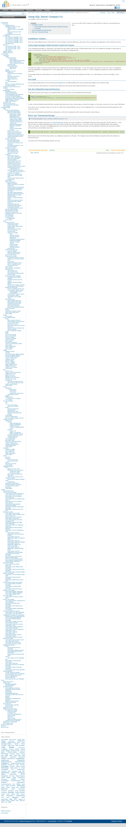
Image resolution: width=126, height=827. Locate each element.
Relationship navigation (15, 240)
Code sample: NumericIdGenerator (13, 588)
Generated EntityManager (13, 140)
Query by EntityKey (12, 251)
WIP (6, 802)
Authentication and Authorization (12, 698)
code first (36, 152)
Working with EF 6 (9, 217)
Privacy (120, 821)
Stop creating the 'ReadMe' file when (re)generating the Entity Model (14, 561)
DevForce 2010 (4, 727)
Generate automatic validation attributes (14, 354)
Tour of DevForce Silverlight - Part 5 (13, 42)
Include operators (14, 244)
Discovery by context (12, 461)
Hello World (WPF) (9, 685)
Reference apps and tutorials (10, 708)
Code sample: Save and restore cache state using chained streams (14, 640)
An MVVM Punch (11, 712)
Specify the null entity (12, 153)
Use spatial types (9, 215)
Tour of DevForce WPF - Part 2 (12, 47)
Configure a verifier (9, 359)
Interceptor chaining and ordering (15, 193)
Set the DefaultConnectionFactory (41, 30)
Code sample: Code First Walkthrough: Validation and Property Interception (14, 544)
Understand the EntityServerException (12, 411)
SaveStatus (11, 790)
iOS (12, 769)
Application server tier (10, 71)
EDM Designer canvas (15, 115)
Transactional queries (12, 265)
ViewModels (8, 690)
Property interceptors (10, 182)
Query (4, 221)
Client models (8, 180)
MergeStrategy (5, 772)
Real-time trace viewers (13, 406)
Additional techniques (8, 466)
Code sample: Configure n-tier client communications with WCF (13, 622)
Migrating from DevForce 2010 (12, 26)
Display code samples (8, 573)
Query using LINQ (9, 222)
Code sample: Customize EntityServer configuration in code (14, 630)
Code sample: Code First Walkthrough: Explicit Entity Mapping (16, 541)
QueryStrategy (21, 785)
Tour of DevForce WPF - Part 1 (12, 46)
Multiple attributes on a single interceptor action (14, 195)
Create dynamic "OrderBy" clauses (15, 294)
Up (109, 12)
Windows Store (15, 800)
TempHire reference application (12, 720)
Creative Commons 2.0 (25, 821)
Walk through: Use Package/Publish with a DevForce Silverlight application (15, 617)
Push (14, 784)
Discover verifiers (9, 360)
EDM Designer (13, 59)
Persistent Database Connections (13, 484)
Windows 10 (22, 799)
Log (6, 403)
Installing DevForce (10, 25)
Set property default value (16, 120)
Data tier (7, 69)
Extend (4, 455)
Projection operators (14, 235)
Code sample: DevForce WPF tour (13, 495)
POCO (7, 467)
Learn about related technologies (11, 105)
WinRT (3, 802)
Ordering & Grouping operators (17, 239)
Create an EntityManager (11, 93)
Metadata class (13, 67)
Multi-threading (13, 774)
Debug (6, 407)
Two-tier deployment (10, 438)
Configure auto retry (14, 425)
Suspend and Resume (10, 702)
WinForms (22, 800)
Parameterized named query (14, 303)
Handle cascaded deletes (11, 384)
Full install (37, 28)
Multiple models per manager (12, 99)
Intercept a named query (13, 304)
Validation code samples (9, 590)
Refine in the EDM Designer (14, 112)
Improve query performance (12, 312)
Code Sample (7, 747)
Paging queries (11, 227)
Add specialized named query (14, 301)
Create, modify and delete (9, 317)
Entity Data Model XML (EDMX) (17, 60)
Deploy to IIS (13, 431)
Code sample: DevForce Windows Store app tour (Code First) (15, 515)
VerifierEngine (4, 799)
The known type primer (10, 463)
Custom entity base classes (14, 163)
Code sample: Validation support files (14, 591)
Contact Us (114, 821)
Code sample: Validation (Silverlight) (13, 592)
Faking (7, 462)
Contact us (3, 725)
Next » (113, 12)
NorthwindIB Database (8, 491)
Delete (6, 333)
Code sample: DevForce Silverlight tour (14, 493)
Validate (5, 350)
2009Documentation (6, 810)
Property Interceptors (13, 782)
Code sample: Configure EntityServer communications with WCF (14, 627)
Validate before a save (10, 373)
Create (7, 318)
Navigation (7, 699)
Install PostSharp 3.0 (14, 168)
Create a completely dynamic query (15, 288)
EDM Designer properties (16, 117)
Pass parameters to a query (14, 228)
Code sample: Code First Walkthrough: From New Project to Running (15, 534)
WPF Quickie (8, 50)
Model (52, 12)
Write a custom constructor (13, 320)
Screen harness (9, 706)
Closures (12, 243)
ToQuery (22, 794)
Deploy (8, 750)
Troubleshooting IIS (12, 437)
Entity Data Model (11, 58)
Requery (7, 309)
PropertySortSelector (6, 784)
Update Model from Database (14, 133)
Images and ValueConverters (14, 719)
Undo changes (8, 341)
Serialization (4, 792)
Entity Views (10, 716)
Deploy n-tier (8, 420)
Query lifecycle (9, 269)
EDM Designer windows (15, 114)
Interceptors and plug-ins (13, 76)
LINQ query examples (12, 232)
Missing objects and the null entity (15, 286)
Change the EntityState (10, 338)
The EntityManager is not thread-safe (14, 94)
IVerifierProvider (21, 769)
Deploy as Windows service (16, 433)
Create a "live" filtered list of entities (13, 343)
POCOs (7, 656)
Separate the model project (11, 212)
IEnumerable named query (13, 305)
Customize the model (10, 148)
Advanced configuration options (14, 435)
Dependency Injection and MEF (12, 689)
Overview (7, 352)
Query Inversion (10, 785)
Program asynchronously (9, 103)
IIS (19, 767)
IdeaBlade (69, 821)
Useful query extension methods (13, 311)
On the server (13, 391)
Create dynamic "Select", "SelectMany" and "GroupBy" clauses (14, 297)
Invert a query (10, 261)
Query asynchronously (10, 254)
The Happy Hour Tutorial (11, 710)
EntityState (4, 764)
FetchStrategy (5, 768)
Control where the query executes (15, 257)
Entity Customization (12, 65)
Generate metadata (12, 159)
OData (6, 480)
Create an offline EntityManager (12, 95)
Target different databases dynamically (14, 98)
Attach (18, 742)
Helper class (13, 68)
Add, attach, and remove (11, 342)
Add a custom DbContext (13, 158)
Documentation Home (8, 17)
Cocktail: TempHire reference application (15, 673)
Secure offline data (9, 451)
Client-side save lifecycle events (15, 381)
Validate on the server (10, 365)
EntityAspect (13, 757)
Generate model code (10, 138)
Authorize (7, 395)
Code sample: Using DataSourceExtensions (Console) (13, 634)
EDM (6, 755)
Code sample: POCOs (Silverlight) (15, 658)
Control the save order (10, 378)
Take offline (6, 448)
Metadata (13, 772)
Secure (5, 386)
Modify (6, 331)
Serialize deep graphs (10, 445)
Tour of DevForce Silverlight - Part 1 (13, 37)
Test (6, 402)
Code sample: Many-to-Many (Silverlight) (15, 572)
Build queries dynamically (11, 287)
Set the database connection (14, 161)
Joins (11, 234)
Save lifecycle (8, 380)
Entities (7, 56)
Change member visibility (16, 119)
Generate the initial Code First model (16, 166)
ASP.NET (3, 742)
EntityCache (22, 757)
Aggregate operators (14, 236)
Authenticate (8, 388)
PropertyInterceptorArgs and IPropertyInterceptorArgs (14, 206)
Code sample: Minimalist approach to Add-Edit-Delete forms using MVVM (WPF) (15, 651)
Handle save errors (10, 375)
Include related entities (12, 224)
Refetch (3, 787)
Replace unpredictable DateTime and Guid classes (15, 137)
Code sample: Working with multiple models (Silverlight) (13, 523)
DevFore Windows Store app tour (13, 675)
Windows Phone (5, 800)
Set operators (13, 238)
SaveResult (4, 790)
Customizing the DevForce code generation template (15, 146)
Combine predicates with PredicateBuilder (15, 292)
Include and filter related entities (14, 226)
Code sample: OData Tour (11, 663)
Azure (23, 742)
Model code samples (8, 512)
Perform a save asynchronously (13, 372)
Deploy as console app (15, 432)
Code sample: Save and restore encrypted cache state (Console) (13, 643)
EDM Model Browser (14, 116)
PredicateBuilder (5, 780)
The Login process (11, 389)
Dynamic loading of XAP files (12, 705)
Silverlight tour (6, 35)
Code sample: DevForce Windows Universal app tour (13, 497)
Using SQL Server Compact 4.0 (17, 171)
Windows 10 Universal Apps (12, 483)
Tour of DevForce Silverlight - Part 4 (13, 41)
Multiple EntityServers (12, 78)
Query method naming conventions (15, 307)
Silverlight (11, 792)
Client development (12, 81)
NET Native (12, 776)
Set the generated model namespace (14, 558)
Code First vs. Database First (14, 174)
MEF (23, 771)
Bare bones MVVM (11, 711)
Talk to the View (11, 718)
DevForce (5, 24)
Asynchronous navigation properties (16, 284)
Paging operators (14, 245)
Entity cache (17, 755)
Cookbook (11, 749)
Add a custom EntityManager (14, 157)
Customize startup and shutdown (13, 441)
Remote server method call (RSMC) (16, 479)
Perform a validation (10, 361)
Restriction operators (15, 247)
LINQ (9, 771)
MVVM (6, 646)
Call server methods (10, 478)
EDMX (11, 755)
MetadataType (21, 772)
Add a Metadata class (12, 150)
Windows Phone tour (8, 52)
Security (22, 790)
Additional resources (8, 707)
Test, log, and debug (8, 401)
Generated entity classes (13, 141)
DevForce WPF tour (10, 677)
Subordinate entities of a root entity (13, 213)
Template (13, 794)
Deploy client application (15, 424)
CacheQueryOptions (6, 743)
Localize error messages (11, 367)
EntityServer (10, 72)
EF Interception (11, 218)
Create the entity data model (12, 110)
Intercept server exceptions (14, 398)
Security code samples (8, 599)
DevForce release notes (7, 724)
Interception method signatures (14, 192)
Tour (2, 795)
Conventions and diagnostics (14, 714)
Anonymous (11, 741)
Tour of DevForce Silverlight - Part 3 (13, 39)
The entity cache (7, 102)
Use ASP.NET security (12, 394)
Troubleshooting (20, 795)
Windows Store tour (8, 51)
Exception (22, 764)
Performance (21, 777)
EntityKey (3, 758)
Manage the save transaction (12, 377)
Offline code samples (8, 638)
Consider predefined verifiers (12, 356)
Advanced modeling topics (16, 124)
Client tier (7, 80)
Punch (2, 680)
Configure (4, 749)
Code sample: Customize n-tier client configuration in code (14, 625)
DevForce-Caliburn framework (16, 752)
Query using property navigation (13, 275)
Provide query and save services (15, 470)
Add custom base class (13, 151)
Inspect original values (10, 346)
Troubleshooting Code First (13, 167)
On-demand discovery (12, 459)
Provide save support (15, 472)
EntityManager (6, 90)
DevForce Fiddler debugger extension (14, 418)
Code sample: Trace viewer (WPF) (13, 613)
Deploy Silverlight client (15, 423)
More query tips (11, 248)
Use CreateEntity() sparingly (14, 330)
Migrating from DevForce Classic (13, 34)
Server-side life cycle (12, 271)
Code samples (6, 106)
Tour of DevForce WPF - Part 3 (12, 48)
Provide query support (15, 471)
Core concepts (4, 54)
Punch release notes (8, 723)
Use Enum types (9, 214)
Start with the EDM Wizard (13, 111)
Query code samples (8, 562)
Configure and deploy (8, 419)
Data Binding (4, 739)
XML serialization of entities (11, 210)
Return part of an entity (12, 223)
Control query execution (11, 256)
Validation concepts (9, 351)
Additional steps (9, 397)
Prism (23, 780)
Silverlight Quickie (9, 43)
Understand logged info (13, 408)
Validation (7, 697)
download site (61, 82)
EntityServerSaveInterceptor (18, 763)
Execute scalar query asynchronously (12, 231)
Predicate (22, 779)
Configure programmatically (11, 444)
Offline (9, 777)
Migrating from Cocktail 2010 (10, 721)
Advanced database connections (67, 12)
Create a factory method (13, 322)
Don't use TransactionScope (40, 32)
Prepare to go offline (10, 449)
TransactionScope (58, 122)
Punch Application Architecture (12, 688)
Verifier (23, 797)
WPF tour (5, 45)
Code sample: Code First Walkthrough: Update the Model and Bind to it (16, 538)
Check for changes (9, 337)
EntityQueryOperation (6, 761)
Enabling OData (11, 482)
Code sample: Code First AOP (12, 513)
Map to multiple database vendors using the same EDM (17, 62)
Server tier (10, 429)
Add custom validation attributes (12, 355)
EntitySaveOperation (20, 761)
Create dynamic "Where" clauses (15, 290)
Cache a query (8, 266)
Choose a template (9, 89)
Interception (4, 769)
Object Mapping (20, 776)
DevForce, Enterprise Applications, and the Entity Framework (14, 84)
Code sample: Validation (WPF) (12, 594)
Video (11, 799)
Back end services (11, 77)
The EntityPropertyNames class (15, 208)
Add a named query (10, 299)
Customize (7, 457)
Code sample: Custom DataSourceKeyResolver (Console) (13, 636)
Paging (14, 777)
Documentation (4, 813)
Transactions (10, 795)
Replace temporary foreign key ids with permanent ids (15, 328)
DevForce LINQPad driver (11, 416)
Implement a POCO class (13, 468)
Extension (12, 766)
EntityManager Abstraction (11, 693)
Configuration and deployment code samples (13, 615)
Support (3, 794)
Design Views (21, 739)
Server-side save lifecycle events (15, 382)
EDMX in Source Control (13, 131)
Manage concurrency (10, 376)
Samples (3, 489)
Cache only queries (10, 308)
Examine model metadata (11, 209)
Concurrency (21, 747)
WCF (6, 82)
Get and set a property (10, 334)
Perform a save (9, 371)
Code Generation (20, 745)
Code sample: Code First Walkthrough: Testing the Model (14, 551)
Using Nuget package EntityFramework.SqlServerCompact (51, 26)
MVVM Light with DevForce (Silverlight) (14, 678)
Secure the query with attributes (12, 268)
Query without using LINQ (11, 249)
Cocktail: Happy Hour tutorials (12, 672)
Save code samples (8, 595)
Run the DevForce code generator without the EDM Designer (13, 557)
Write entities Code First (13, 155)
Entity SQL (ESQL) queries (13, 252)
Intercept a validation (10, 363)
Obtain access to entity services (15, 476)
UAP (2, 797)
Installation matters (37, 25)
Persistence (4, 779)
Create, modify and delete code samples (12, 582)
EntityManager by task (10, 91)
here (68, 69)
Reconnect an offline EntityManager (13, 97)
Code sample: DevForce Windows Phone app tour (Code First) (13, 518)
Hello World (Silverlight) (10, 684)
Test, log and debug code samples (11, 611)
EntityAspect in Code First (13, 162)
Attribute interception (12, 183)
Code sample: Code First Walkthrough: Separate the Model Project (15, 548)
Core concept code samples (10, 492)
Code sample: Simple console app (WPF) (15, 669)
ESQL (17, 764)
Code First (57, 12)
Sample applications (8, 671)
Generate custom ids (12, 324)
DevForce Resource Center (34, 12)
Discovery (7, 458)
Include (23, 767)
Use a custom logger (12, 405)
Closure (23, 743)
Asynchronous (11, 742)
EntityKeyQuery (11, 758)
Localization (14, 771)
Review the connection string (14, 132)
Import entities (8, 345)
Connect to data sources (11, 442)
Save (4, 369)
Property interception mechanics (15, 200)
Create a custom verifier (11, 358)
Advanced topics (7, 703)
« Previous (103, 12)
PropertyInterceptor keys (13, 204)
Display (5, 315)
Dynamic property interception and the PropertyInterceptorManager (15, 188)
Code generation (11, 64)
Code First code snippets (118, 150)
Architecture (6, 55)
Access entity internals (10, 335)
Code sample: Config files (11, 631)
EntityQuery (21, 760)
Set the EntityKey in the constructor (15, 321)
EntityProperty (5, 760)
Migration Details (11, 28)
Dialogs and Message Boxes (12, 701)
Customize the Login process (17, 393)
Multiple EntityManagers (11, 101)
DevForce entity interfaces (13, 164)
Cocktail (3, 745)
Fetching (23, 766)
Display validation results (11, 364)
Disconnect (4, 753)
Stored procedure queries (13, 253)
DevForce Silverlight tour (11, 676)
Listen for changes (9, 339)
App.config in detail (9, 440)
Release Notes (15, 787)
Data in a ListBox (11, 715)
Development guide (45, 12)
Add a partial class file (12, 149)
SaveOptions (22, 789)
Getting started (4, 22)
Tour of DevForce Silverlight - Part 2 (13, 38)
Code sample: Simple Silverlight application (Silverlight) (12, 504)
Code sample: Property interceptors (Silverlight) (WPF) (13, 520)
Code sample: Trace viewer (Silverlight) (14, 612)
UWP (8, 797)
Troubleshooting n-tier (12, 436)
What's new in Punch (8, 681)
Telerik (8, 794)
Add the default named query (14, 300)
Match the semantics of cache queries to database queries (14, 263)
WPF (6, 659)
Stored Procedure (20, 792)
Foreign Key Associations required (15, 135)
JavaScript (3, 771)
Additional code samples (9, 645)
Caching (16, 743)
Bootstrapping (8, 691)
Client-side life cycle (12, 270)
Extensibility (5, 766)
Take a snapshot (9, 347)
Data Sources (12, 739)
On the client (13, 390)
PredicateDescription (15, 780)
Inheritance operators (15, 241)
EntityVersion (11, 764)
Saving (16, 790)
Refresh (8, 787)
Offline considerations (10, 453)
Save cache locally (9, 450)
